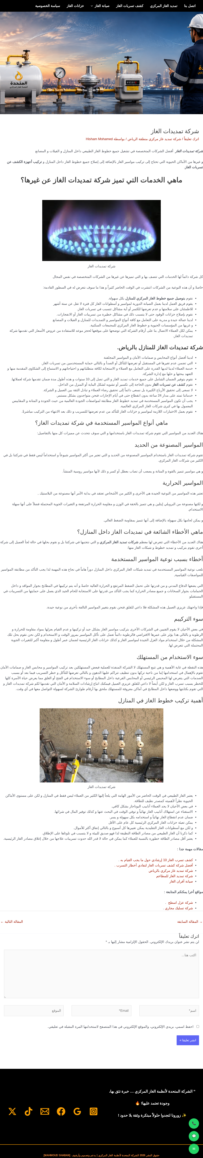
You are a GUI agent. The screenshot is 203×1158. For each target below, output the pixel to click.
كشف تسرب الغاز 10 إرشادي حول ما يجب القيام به (156, 860)
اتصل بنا (190, 6)
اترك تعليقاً (191, 139)
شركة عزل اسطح (180, 903)
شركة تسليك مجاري (179, 908)
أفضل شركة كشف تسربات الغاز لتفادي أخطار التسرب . (153, 865)
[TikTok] (28, 1111)
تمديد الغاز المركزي (163, 6)
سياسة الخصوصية (47, 6)
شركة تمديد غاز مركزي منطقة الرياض (154, 139)
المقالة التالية (11, 922)
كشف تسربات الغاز (129, 6)
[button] (93, 6)
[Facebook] (61, 1111)
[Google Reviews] (77, 1111)
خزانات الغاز (75, 6)
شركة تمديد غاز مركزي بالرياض (171, 871)
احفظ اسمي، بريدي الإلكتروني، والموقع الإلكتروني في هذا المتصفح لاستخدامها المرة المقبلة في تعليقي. (120, 1027)
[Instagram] (93, 1111)
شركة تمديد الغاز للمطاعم (174, 876)
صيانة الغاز (102, 6)
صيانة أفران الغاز (181, 881)
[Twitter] (12, 1111)
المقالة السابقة (190, 922)
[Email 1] (44, 1111)
